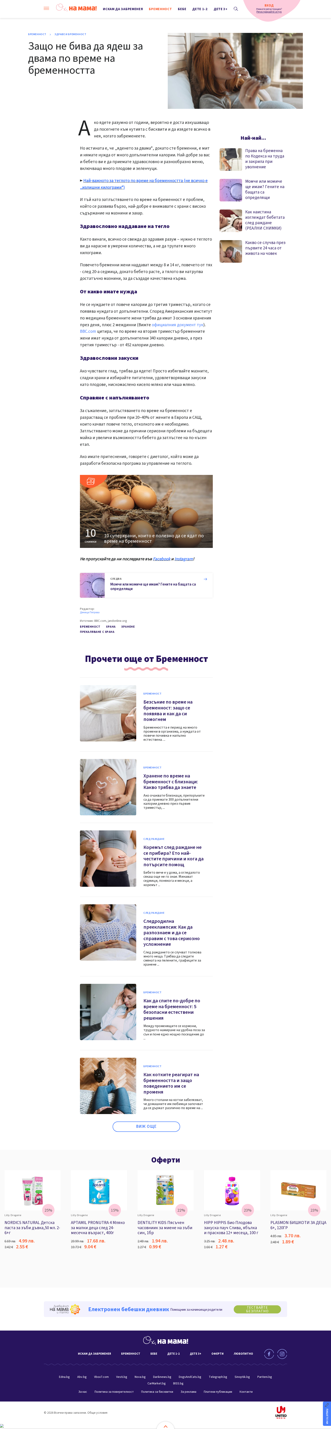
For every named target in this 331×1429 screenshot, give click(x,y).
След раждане (154, 839)
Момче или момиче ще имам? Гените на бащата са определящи (153, 587)
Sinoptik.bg (242, 1377)
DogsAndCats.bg (190, 1377)
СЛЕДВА (116, 579)
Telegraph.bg (218, 1377)
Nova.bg (140, 1377)
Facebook (161, 559)
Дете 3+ (221, 9)
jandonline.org (117, 621)
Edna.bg (64, 1377)
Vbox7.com (101, 1377)
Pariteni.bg (264, 1377)
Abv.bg (82, 1377)
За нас (82, 1392)
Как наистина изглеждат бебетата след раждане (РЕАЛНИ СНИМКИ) (265, 220)
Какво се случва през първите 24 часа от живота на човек (265, 248)
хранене (128, 627)
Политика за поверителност (114, 1392)
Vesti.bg (121, 1377)
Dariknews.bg (162, 1377)
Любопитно (243, 1354)
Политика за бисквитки (157, 1392)
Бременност (160, 9)
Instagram (184, 559)
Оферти (165, 1160)
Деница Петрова (90, 612)
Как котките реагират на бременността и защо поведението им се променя (171, 1083)
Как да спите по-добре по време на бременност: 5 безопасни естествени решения (171, 1009)
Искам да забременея (123, 9)
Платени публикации (218, 1392)
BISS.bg (178, 1383)
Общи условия (97, 1413)
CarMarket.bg (156, 1383)
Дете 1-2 (200, 9)
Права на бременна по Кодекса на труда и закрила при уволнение (264, 159)
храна (111, 627)
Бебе (182, 9)
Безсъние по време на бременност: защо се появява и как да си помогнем (168, 710)
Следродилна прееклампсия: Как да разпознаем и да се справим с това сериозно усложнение (171, 933)
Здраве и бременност (70, 34)
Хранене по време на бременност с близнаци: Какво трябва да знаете (170, 781)
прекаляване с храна (97, 632)
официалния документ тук (177, 325)
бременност (90, 627)
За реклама (188, 1392)
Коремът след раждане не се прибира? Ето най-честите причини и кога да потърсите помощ (173, 856)
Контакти (246, 1392)
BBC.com (88, 331)
